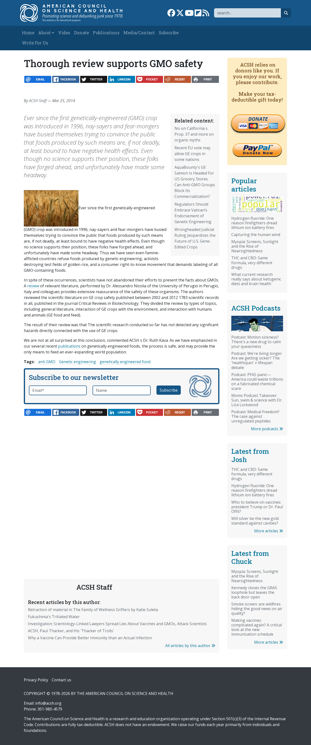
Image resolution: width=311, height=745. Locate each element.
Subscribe (169, 32)
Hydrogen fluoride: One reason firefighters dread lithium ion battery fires (254, 223)
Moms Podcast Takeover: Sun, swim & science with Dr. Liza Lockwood (256, 400)
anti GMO (46, 361)
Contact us (61, 680)
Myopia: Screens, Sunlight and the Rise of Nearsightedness (254, 246)
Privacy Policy (36, 680)
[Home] (74, 13)
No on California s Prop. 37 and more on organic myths (194, 134)
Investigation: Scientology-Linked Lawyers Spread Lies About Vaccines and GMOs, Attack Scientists (117, 623)
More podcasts (265, 428)
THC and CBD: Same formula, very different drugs (251, 262)
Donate (81, 32)
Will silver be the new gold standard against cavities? (255, 521)
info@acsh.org (48, 703)
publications (69, 346)
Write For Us (35, 43)
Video (64, 32)
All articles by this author (188, 645)
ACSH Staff (38, 100)
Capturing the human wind (255, 234)
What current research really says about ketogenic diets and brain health (256, 279)
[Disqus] (121, 486)
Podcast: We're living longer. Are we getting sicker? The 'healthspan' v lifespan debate (257, 360)
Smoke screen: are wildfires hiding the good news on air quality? (256, 608)
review (33, 286)
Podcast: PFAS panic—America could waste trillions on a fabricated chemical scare (257, 381)
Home (28, 32)
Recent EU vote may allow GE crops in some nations (192, 153)
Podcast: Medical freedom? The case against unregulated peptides (255, 416)
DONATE (258, 118)
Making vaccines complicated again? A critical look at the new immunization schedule (256, 627)
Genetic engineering (77, 361)
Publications (106, 32)
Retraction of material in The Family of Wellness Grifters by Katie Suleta (93, 609)
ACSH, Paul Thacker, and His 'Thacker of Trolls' (71, 630)
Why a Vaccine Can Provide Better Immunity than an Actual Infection (90, 637)
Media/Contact (139, 32)
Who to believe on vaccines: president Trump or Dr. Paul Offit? (257, 507)
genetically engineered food (125, 361)
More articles (266, 531)
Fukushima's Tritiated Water (54, 616)
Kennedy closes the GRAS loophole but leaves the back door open (254, 592)
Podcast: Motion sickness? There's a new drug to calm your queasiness (256, 341)
